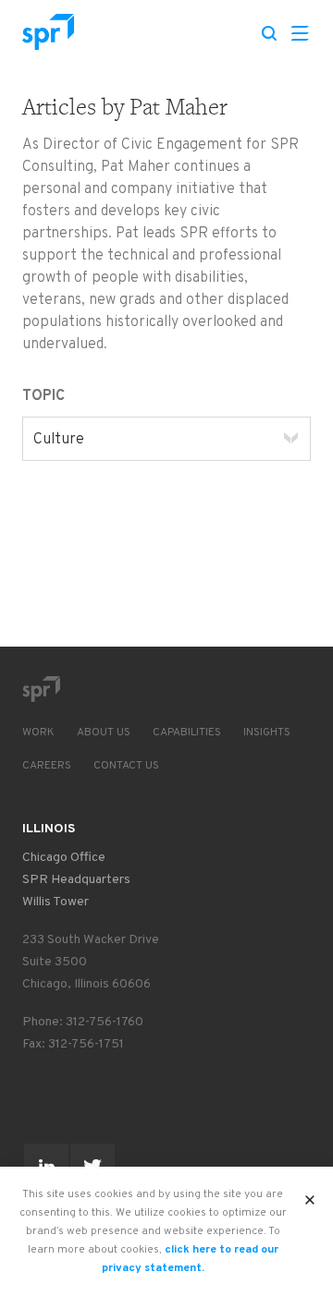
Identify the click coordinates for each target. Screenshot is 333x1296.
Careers (46, 765)
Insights (266, 732)
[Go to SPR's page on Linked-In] (46, 1166)
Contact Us (126, 765)
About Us (103, 732)
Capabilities (187, 732)
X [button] (310, 1194)
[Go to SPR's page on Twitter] (92, 1166)
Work (38, 732)
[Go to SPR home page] (40, 689)
